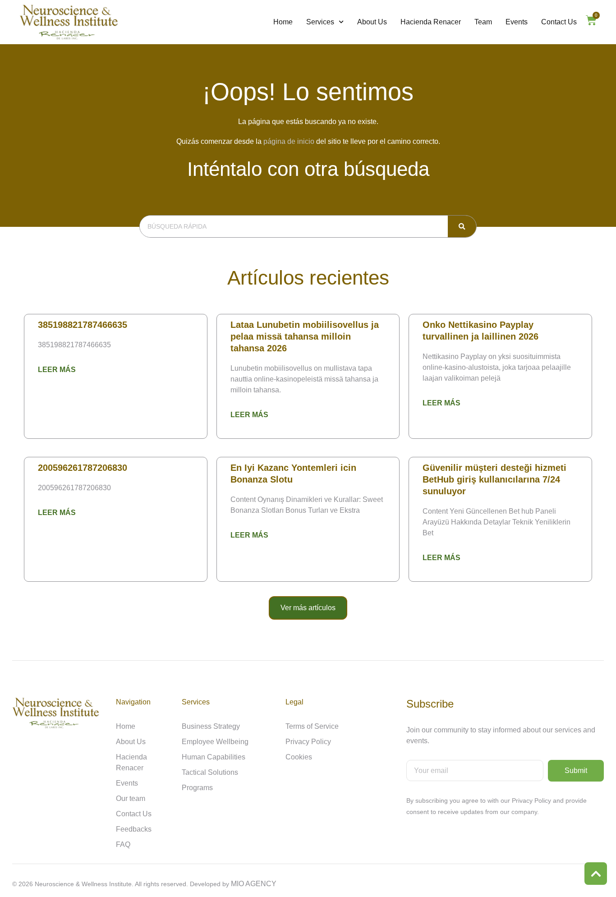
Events (517, 22)
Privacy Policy (308, 741)
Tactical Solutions (210, 772)
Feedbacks (134, 829)
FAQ (123, 844)
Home (283, 22)
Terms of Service (312, 726)
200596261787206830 (82, 468)
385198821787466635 (82, 325)
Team (483, 22)
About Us (372, 22)
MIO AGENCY (253, 884)
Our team (130, 798)
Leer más (57, 369)
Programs (197, 787)
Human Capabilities (213, 757)
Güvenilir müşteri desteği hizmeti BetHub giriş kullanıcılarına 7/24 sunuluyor (494, 479)
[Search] (462, 226)
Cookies (298, 757)
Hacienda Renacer (430, 22)
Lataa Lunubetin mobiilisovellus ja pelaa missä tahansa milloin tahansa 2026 (304, 336)
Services (320, 22)
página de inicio (288, 141)
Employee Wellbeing (215, 741)
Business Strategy (211, 726)
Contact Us (559, 22)
